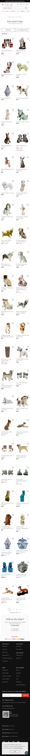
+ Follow (8, 30)
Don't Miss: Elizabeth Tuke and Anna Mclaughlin (15, 1)
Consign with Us (19, 655)
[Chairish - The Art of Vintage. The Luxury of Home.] (9, 4)
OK (15, 751)
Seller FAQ (18, 658)
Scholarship (18, 681)
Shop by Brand (5, 673)
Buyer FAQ (18, 646)
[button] (3, 4)
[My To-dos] (17, 4)
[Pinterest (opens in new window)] (13, 742)
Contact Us (4, 649)
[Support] (26, 753)
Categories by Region (6, 676)
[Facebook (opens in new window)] (9, 742)
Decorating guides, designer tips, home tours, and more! (14, 702)
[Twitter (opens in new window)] (18, 742)
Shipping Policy (5, 655)
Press (17, 678)
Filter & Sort (23, 30)
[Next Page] (20, 609)
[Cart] (27, 4)
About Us (18, 670)
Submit (25, 695)
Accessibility (5, 661)
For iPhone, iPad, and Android (8, 708)
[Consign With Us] (21, 4)
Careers (17, 676)
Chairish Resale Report (20, 684)
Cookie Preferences (18, 748)
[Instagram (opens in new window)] (4, 742)
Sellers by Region (5, 678)
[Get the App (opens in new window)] (6, 714)
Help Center (4, 646)
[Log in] (14, 5)
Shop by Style (5, 670)
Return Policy (5, 652)
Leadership (18, 673)
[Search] (26, 8)
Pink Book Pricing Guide (7, 658)
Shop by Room (5, 681)
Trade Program (19, 649)
